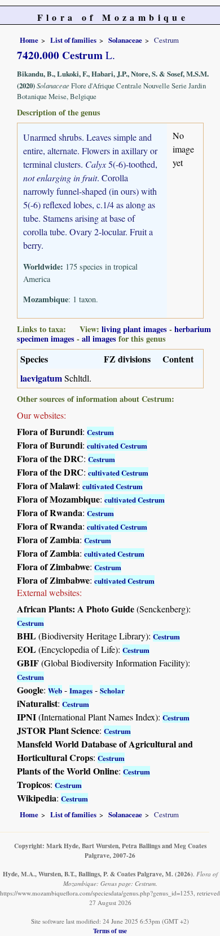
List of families (73, 40)
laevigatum (41, 377)
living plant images (134, 329)
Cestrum (100, 432)
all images (99, 338)
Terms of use (110, 930)
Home (29, 40)
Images (81, 690)
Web (55, 690)
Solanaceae (125, 40)
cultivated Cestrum (117, 445)
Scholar (112, 690)
